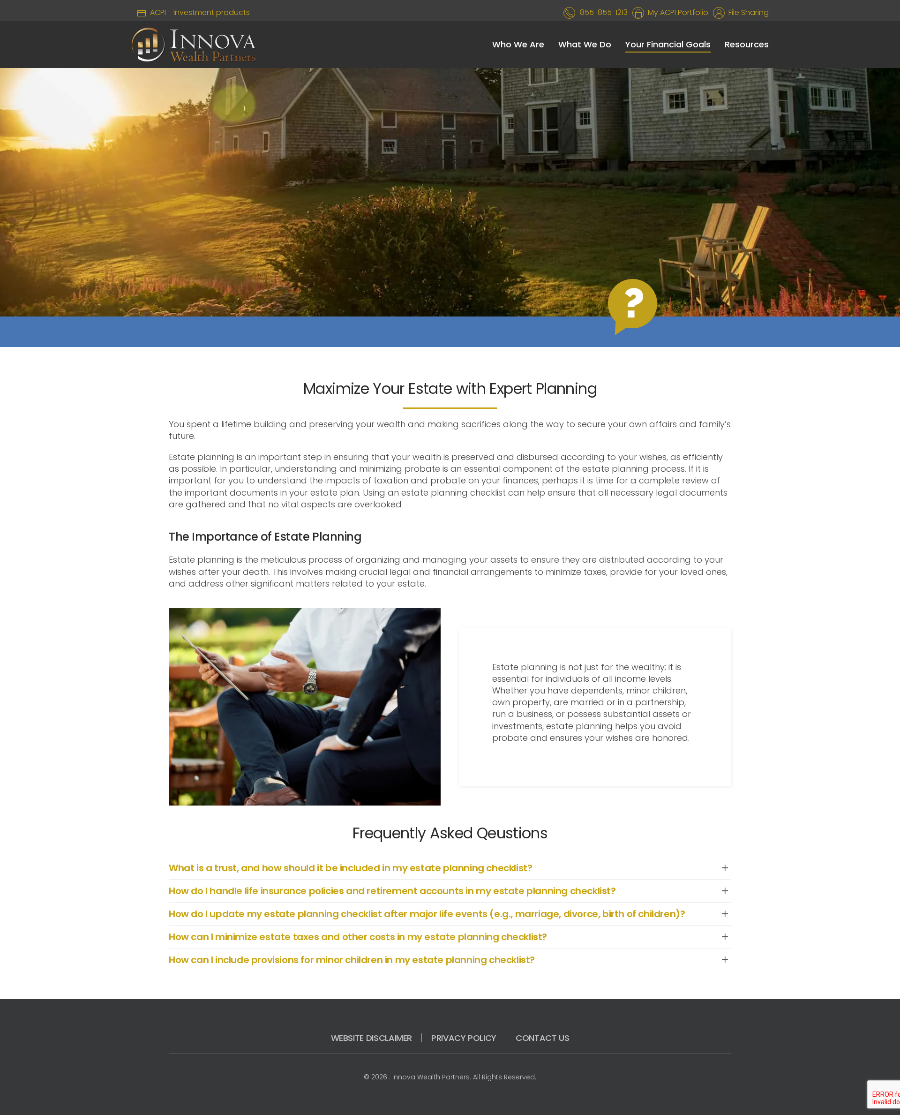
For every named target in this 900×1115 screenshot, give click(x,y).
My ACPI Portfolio (676, 12)
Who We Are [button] (518, 44)
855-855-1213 (604, 12)
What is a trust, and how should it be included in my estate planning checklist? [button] (350, 867)
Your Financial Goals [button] (668, 44)
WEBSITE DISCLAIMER (371, 1038)
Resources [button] (747, 44)
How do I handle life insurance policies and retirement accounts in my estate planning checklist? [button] (392, 890)
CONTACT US (542, 1038)
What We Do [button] (584, 44)
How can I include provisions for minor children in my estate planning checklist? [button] (352, 959)
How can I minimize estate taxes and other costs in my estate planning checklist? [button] (358, 936)
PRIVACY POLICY (463, 1038)
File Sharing (747, 12)
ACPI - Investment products (198, 12)
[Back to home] (193, 44)
